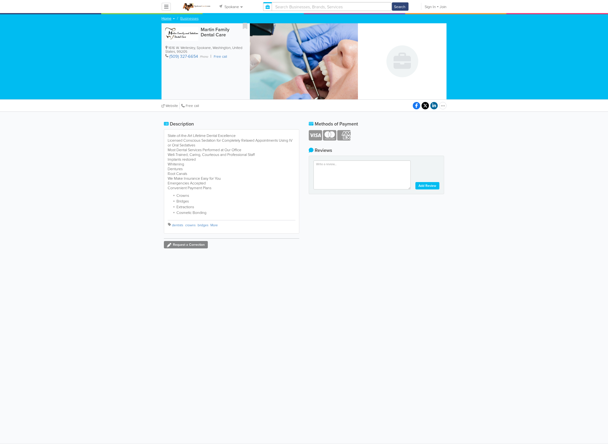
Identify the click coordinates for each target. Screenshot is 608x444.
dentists (177, 225)
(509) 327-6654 (183, 56)
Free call (192, 105)
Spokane (231, 6)
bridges (203, 225)
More (214, 225)
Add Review (427, 185)
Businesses (189, 18)
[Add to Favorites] (245, 26)
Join (443, 6)
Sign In (430, 6)
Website (172, 105)
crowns (190, 225)
